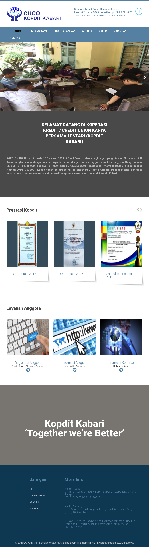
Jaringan (120, 30)
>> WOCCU (36, 508)
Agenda (87, 30)
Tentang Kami (37, 30)
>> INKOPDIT (37, 495)
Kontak (15, 37)
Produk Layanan (64, 30)
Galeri (103, 30)
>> (31, 488)
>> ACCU (35, 502)
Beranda (15, 30)
